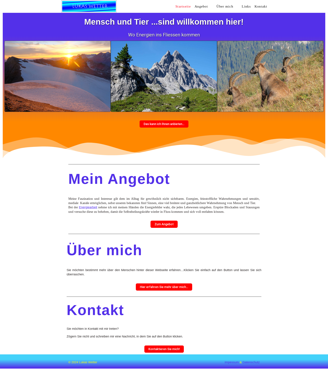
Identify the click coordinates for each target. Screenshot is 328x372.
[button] (8, 76)
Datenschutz (251, 362)
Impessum (232, 362)
